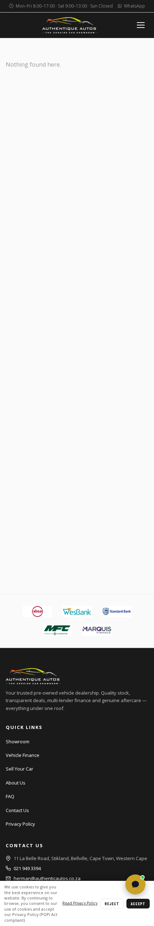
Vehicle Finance (22, 755)
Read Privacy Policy (79, 903)
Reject (112, 903)
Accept (138, 903)
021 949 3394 (27, 868)
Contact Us (17, 810)
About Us (15, 782)
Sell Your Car (19, 769)
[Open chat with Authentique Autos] (135, 884)
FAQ (10, 796)
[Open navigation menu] (141, 25)
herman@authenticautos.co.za (47, 878)
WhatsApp (134, 6)
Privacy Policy (20, 824)
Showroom (17, 741)
